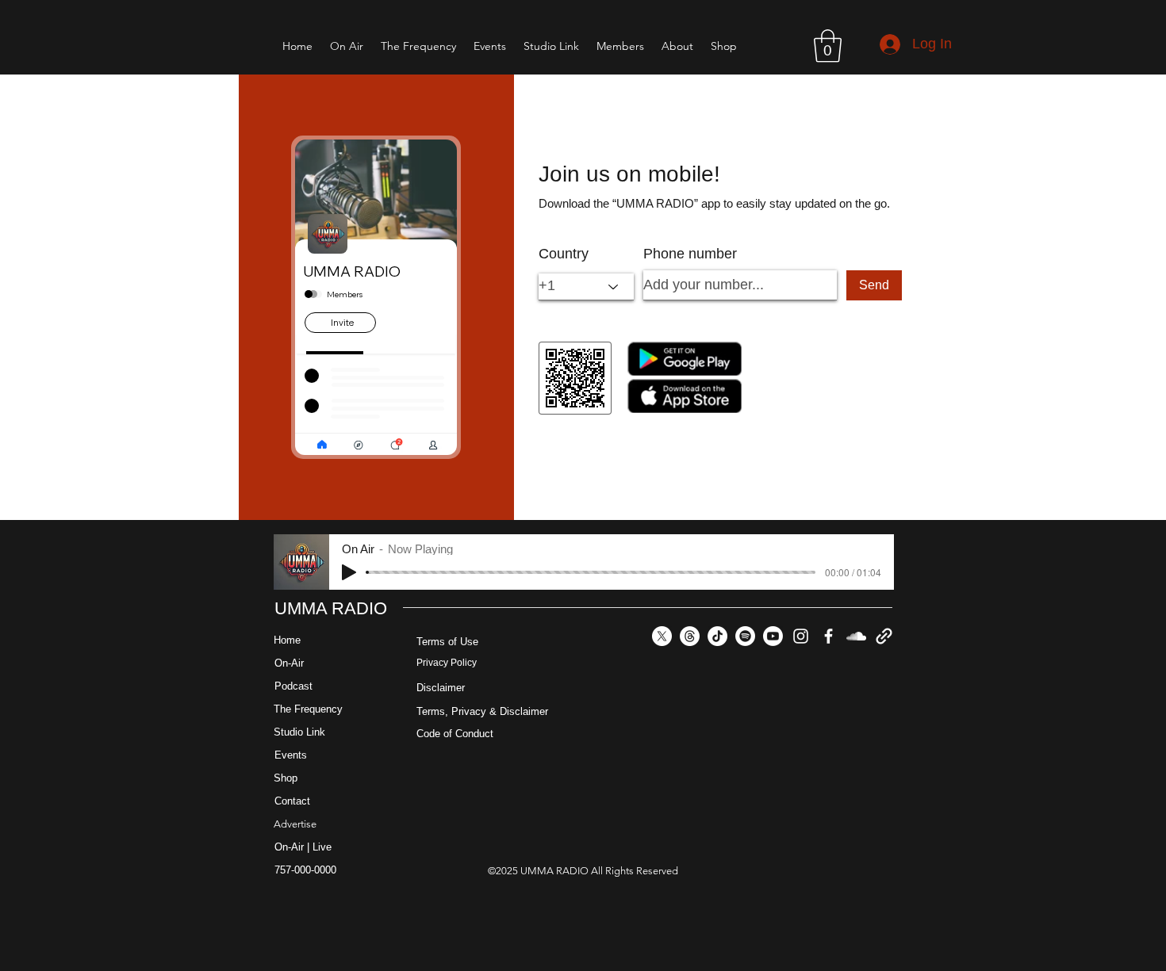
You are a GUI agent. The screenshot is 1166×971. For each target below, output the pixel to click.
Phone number (690, 254)
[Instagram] (801, 636)
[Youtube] (773, 636)
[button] (828, 46)
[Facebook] (828, 636)
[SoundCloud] (856, 636)
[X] (662, 636)
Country (564, 254)
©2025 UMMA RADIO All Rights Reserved (583, 871)
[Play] (349, 572)
